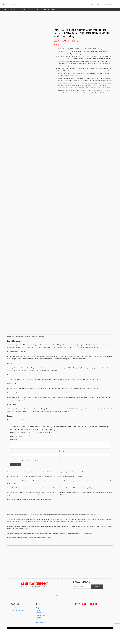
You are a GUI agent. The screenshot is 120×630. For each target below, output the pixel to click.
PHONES (22, 10)
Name (12, 451)
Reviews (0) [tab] (19, 336)
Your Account (109, 4)
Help (91, 4)
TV (30, 10)
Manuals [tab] (41, 336)
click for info (44, 586)
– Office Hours (40, 612)
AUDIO (13, 10)
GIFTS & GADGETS (50, 10)
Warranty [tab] (34, 336)
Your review (14, 439)
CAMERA (37, 10)
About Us (13, 608)
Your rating (14, 436)
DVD (5, 10)
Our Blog (99, 4)
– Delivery (39, 617)
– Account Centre (41, 615)
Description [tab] (10, 336)
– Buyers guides (41, 622)
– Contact (39, 610)
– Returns (39, 620)
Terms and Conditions (17, 610)
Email (63, 451)
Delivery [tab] (27, 336)
